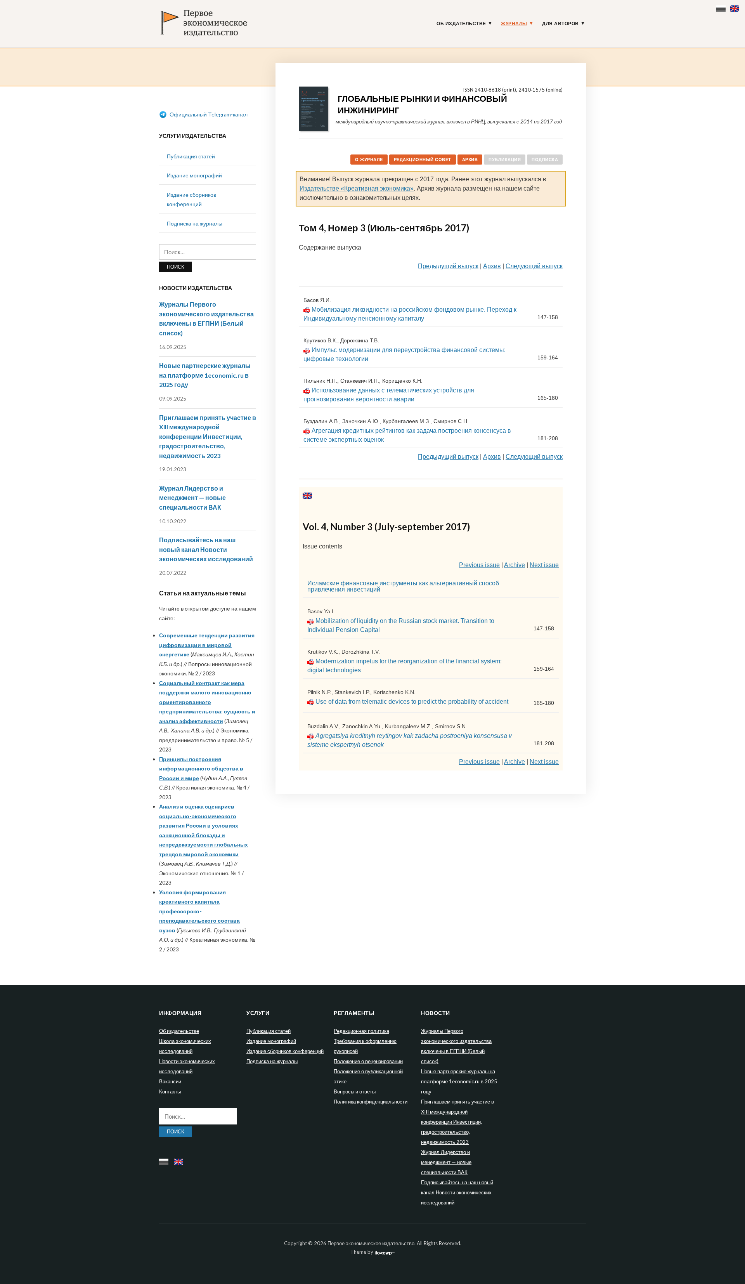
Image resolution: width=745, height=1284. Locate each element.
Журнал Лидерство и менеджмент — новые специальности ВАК (192, 497)
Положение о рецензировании (368, 1061)
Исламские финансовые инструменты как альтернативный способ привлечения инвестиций (403, 586)
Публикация (505, 159)
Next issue (544, 565)
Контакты (170, 1091)
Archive (514, 565)
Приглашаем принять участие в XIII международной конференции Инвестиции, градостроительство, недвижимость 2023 (207, 436)
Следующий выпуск (534, 266)
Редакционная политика (361, 1031)
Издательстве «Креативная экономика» (357, 188)
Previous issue (479, 565)
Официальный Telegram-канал (208, 114)
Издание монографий (194, 175)
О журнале (369, 159)
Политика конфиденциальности (370, 1101)
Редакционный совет (422, 159)
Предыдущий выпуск (448, 266)
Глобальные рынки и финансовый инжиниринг (422, 104)
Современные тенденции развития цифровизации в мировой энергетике (207, 645)
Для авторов (560, 23)
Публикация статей (191, 156)
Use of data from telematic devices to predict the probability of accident (411, 701)
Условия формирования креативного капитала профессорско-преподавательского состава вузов (199, 911)
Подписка (545, 159)
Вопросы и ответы (355, 1091)
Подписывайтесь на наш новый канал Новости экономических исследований (206, 549)
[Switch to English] (735, 7)
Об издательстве (461, 23)
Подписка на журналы (194, 223)
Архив (470, 159)
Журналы (514, 23)
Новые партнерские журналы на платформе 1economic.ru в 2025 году (205, 375)
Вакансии (170, 1081)
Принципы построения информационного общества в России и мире (201, 768)
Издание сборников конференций (285, 1051)
